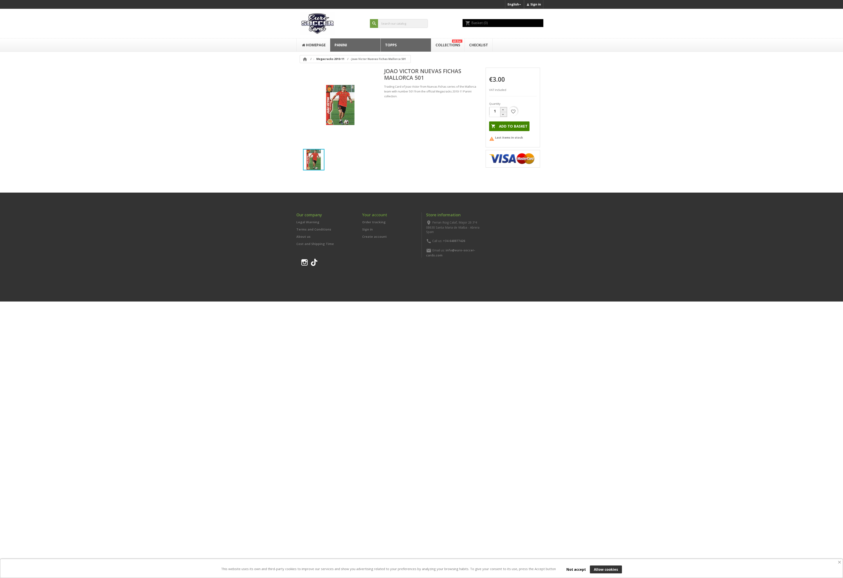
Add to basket (509, 126)
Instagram (304, 261)
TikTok (314, 261)
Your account (374, 214)
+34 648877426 (454, 240)
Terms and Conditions (313, 229)
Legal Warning (307, 222)
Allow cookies (606, 569)
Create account (374, 237)
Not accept (576, 569)
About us (303, 237)
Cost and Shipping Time (315, 244)
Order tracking (374, 222)
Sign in (367, 229)
